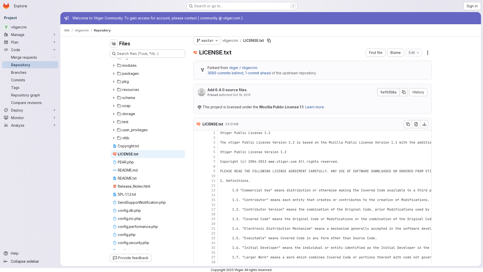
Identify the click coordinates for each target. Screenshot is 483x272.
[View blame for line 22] (197, 233)
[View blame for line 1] (197, 132)
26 (213, 252)
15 (213, 200)
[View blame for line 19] (197, 219)
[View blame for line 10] (197, 176)
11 (213, 181)
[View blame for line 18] (197, 214)
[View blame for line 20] (197, 223)
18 (213, 214)
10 (213, 176)
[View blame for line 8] (197, 166)
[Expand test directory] (114, 122)
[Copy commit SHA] (404, 92)
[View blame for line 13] (197, 190)
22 (213, 233)
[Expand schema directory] (114, 98)
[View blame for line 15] (197, 199)
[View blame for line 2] (197, 137)
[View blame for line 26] (197, 252)
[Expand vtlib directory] (114, 138)
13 (213, 190)
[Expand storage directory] (114, 114)
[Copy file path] (269, 41)
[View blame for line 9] (197, 171)
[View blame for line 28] (197, 262)
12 (213, 185)
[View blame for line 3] (197, 142)
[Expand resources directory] (114, 90)
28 (213, 262)
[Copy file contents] (408, 124)
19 (213, 219)
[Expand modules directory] (114, 65)
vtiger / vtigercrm (243, 67)
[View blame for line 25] (197, 247)
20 (213, 224)
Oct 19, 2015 (242, 95)
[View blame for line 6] (197, 156)
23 (213, 238)
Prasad (213, 95)
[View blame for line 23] (197, 238)
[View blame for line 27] (197, 257)
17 (213, 209)
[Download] (424, 124)
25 (213, 248)
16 (213, 204)
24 (213, 243)
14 (213, 195)
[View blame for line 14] (197, 195)
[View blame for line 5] (197, 152)
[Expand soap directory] (114, 106)
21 (213, 228)
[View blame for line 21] (197, 228)
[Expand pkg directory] (114, 82)
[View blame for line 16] (197, 204)
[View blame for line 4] (197, 147)
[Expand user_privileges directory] (114, 130)
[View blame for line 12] (197, 185)
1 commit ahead (258, 73)
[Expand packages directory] (114, 74)
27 (213, 257)
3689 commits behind (225, 73)
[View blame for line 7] (197, 161)
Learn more (314, 107)
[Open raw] (416, 124)
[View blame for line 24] (197, 243)
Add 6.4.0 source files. (228, 90)
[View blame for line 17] (197, 209)
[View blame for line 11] (197, 180)
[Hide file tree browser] (114, 44)
